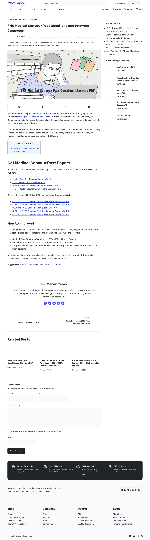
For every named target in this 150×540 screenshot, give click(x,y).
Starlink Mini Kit (123, 116)
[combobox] (72, 3)
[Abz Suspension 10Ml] (110, 68)
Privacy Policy (119, 520)
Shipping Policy (85, 520)
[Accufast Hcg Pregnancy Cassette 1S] (110, 105)
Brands (10, 514)
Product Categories (16, 517)
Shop (31, 9)
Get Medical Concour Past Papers (24, 148)
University (32, 20)
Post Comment (16, 451)
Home (11, 9)
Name (10, 394)
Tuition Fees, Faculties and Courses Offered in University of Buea (85, 363)
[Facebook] (19, 107)
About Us (47, 520)
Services (44, 9)
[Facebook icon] (45, 303)
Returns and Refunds (122, 524)
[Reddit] (134, 536)
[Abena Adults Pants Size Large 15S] (110, 93)
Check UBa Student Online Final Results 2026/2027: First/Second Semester (52, 363)
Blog (21, 9)
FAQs (80, 514)
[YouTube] (142, 536)
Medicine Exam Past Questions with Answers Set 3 (35, 185)
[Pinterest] (65, 107)
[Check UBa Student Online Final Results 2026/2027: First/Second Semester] (54, 351)
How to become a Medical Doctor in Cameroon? (41, 264)
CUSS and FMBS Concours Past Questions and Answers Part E (40, 214)
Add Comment (13, 406)
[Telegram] (138, 536)
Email (41, 394)
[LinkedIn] (130, 536)
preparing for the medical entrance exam (34, 117)
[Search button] (105, 3)
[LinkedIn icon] (49, 303)
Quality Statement (86, 524)
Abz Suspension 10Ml (126, 67)
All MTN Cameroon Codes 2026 (120, 48)
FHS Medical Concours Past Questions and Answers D (36, 189)
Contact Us (48, 524)
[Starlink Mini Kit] (110, 117)
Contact (59, 9)
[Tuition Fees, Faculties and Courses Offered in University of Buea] (86, 351)
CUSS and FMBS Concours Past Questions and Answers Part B (40, 204)
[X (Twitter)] (42, 107)
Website (10, 437)
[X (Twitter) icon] (58, 303)
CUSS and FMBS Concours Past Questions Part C (34, 208)
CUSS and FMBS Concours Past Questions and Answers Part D (40, 211)
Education (22, 20)
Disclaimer (117, 514)
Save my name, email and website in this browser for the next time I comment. (36, 431)
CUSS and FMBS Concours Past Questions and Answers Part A (40, 201)
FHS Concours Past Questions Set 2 (28, 182)
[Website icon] (54, 303)
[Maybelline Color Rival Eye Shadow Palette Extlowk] (110, 81)
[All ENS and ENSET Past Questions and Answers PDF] (21, 351)
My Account (83, 517)
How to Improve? (20, 151)
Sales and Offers (14, 520)
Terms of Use (119, 517)
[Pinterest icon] (62, 303)
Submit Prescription (16, 524)
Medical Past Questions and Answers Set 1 (31, 179)
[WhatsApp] (89, 107)
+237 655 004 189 (134, 3)
